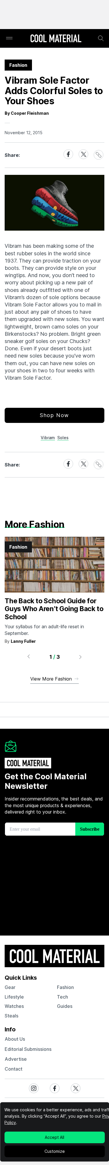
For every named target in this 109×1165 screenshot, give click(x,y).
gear (10, 987)
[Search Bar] (100, 38)
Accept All (54, 1137)
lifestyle (14, 997)
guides (64, 1006)
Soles (63, 437)
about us (15, 1039)
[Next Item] (80, 657)
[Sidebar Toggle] (9, 38)
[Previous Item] (28, 657)
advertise (16, 1059)
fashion (65, 987)
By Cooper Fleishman (27, 113)
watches (14, 1006)
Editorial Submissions (28, 1049)
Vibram (48, 437)
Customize (54, 1151)
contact (13, 1069)
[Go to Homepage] (56, 39)
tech (62, 997)
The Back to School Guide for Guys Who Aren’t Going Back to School (54, 609)
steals (11, 1016)
